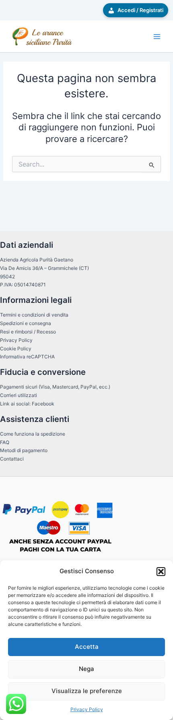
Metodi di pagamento (23, 450)
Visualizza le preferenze (86, 691)
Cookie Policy (15, 349)
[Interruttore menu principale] (157, 37)
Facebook (43, 404)
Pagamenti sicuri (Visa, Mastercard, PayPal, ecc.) (55, 387)
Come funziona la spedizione (32, 434)
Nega (86, 669)
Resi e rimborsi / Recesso (28, 332)
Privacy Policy (86, 709)
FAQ (4, 442)
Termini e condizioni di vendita (34, 315)
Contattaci (12, 459)
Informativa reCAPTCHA (27, 357)
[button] (161, 572)
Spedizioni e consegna (25, 323)
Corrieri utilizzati (18, 395)
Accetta (87, 646)
